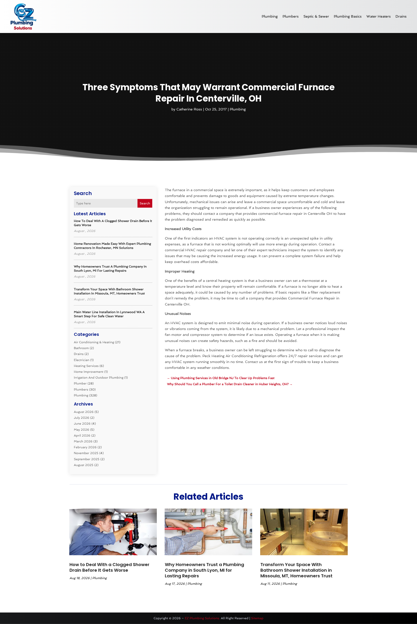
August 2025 (83, 465)
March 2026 (83, 441)
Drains (401, 16)
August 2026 (84, 412)
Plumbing (270, 16)
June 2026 (82, 423)
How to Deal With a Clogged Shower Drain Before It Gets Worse (109, 567)
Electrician (81, 360)
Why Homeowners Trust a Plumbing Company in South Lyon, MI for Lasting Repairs (204, 570)
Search (145, 203)
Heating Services (86, 366)
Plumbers (291, 16)
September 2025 (86, 459)
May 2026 (81, 429)
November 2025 (86, 453)
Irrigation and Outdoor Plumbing (98, 377)
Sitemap (257, 618)
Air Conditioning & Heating (94, 342)
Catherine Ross (189, 109)
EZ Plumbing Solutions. (202, 618)
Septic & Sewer (316, 16)
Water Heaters (378, 16)
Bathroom (81, 348)
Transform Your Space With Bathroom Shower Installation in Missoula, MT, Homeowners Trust (296, 570)
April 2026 (82, 435)
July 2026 (81, 417)
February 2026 (85, 447)
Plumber (80, 383)
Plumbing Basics (348, 16)
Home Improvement (88, 371)
